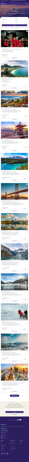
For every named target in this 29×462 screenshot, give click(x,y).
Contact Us (21, 441)
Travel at (3, 3)
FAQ (11, 445)
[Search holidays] (25, 3)
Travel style (3, 21)
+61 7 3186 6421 (4, 430)
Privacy (26, 459)
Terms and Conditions (13, 448)
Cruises (2, 441)
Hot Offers (2, 448)
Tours (1, 443)
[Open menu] (27, 3)
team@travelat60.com (4, 432)
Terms (27, 459)
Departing (16, 21)
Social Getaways (3, 445)
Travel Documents (12, 446)
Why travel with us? (13, 443)
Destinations (2, 446)
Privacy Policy (15, 414)
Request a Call (12, 441)
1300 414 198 (23, 0)
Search (14, 25)
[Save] (27, 31)
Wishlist (21, 443)
